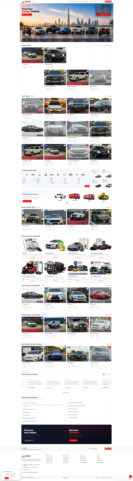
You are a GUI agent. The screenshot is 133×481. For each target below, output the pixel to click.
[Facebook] (27, 472)
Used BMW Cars (66, 460)
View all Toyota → (108, 314)
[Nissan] (55, 175)
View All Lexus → (108, 285)
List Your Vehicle (73, 440)
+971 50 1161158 (34, 467)
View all (87, 186)
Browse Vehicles (28, 440)
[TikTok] (25, 472)
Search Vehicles (104, 14)
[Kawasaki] (43, 175)
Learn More (32, 257)
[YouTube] (29, 472)
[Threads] (37, 472)
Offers (79, 1)
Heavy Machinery (49, 462)
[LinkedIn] (32, 472)
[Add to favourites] (42, 49)
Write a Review (66, 392)
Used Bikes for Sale (49, 458)
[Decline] (18, 471)
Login (103, 1)
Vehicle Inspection (83, 460)
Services (82, 1)
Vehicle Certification (83, 462)
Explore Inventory (26, 14)
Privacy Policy (99, 460)
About (91, 1)
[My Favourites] (99, 1)
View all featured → (108, 96)
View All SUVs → (109, 207)
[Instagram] (22, 472)
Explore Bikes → (27, 201)
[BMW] (68, 175)
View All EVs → (109, 344)
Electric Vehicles (66, 462)
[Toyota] (61, 175)
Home (70, 1)
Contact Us (99, 458)
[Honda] (30, 175)
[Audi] (24, 175)
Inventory (73, 1)
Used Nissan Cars (66, 458)
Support (110, 477)
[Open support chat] (130, 476)
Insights (87, 1)
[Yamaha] (36, 175)
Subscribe (107, 448)
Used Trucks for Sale (49, 460)
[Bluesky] (34, 472)
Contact (95, 1)
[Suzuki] (49, 175)
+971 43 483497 (26, 467)
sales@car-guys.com (26, 469)
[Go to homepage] (26, 1)
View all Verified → (108, 45)
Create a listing (108, 1)
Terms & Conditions (100, 462)
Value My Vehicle (83, 458)
